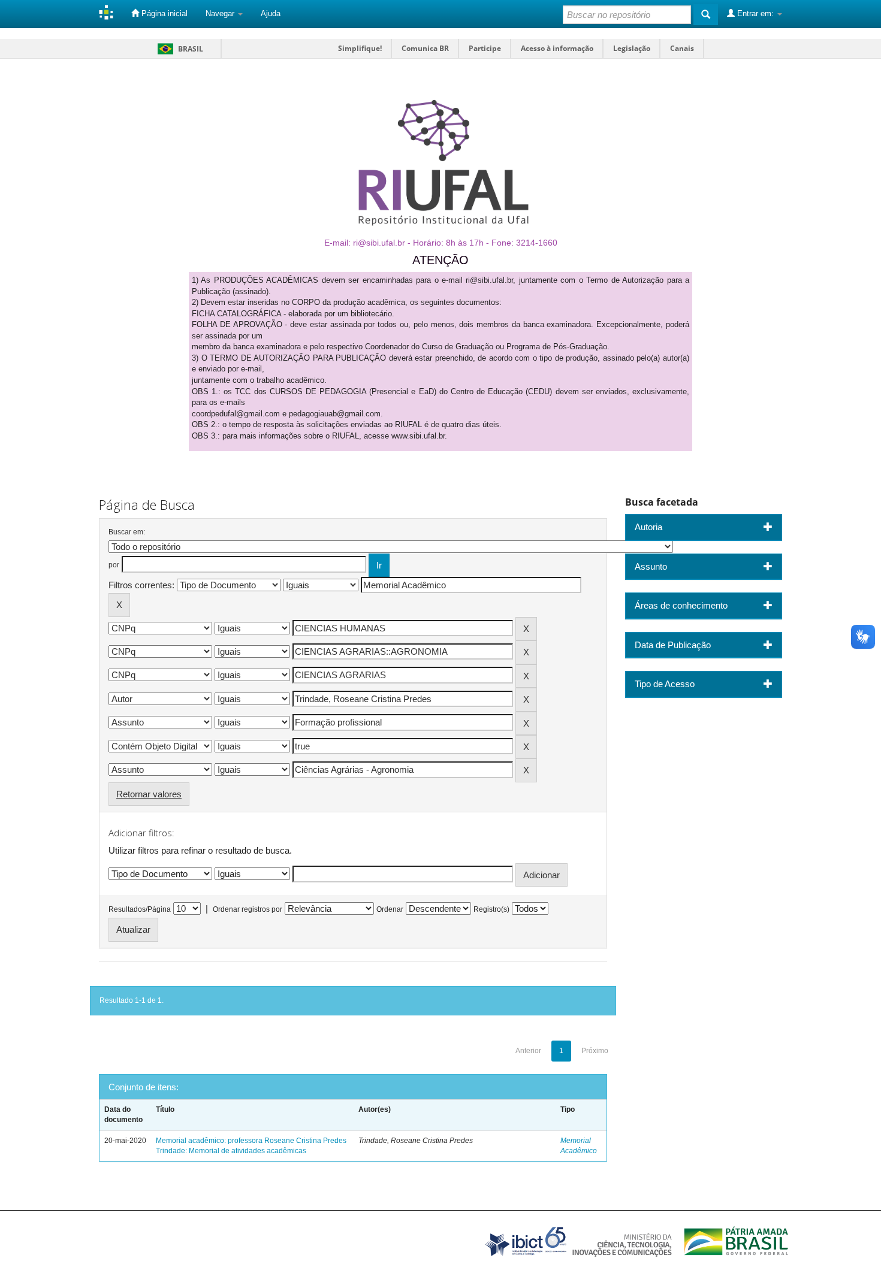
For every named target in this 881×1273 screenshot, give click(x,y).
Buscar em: (126, 532)
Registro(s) (491, 909)
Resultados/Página (139, 909)
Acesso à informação (557, 48)
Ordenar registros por (247, 909)
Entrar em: (755, 13)
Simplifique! (360, 48)
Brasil (178, 49)
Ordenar (389, 909)
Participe (485, 48)
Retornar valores (149, 794)
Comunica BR (425, 48)
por (113, 565)
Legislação (631, 48)
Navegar (221, 13)
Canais (682, 48)
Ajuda (270, 13)
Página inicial (163, 13)
